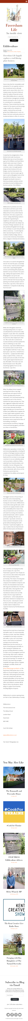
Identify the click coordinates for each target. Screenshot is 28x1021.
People (15, 51)
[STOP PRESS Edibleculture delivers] (14, 843)
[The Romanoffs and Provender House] (14, 777)
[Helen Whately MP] (14, 878)
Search (14, 40)
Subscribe (15, 999)
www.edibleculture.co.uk (9, 735)
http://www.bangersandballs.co (12, 668)
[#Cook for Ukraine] (14, 812)
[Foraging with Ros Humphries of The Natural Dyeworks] (14, 944)
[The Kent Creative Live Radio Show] (14, 910)
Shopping (19, 51)
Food (8, 51)
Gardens (11, 51)
